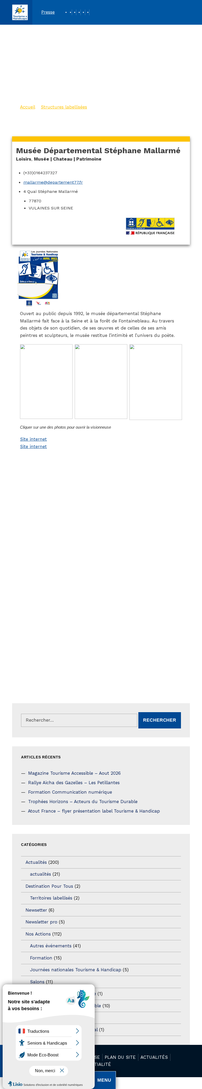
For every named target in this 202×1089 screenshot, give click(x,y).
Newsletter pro (41, 921)
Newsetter (36, 910)
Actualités (36, 862)
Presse (48, 12)
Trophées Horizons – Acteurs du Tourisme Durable (83, 801)
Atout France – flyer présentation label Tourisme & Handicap (94, 811)
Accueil (27, 107)
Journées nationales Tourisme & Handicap (75, 969)
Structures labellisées (64, 107)
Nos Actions (38, 934)
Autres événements (51, 945)
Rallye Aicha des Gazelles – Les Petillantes (74, 782)
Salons (37, 981)
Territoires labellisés (51, 898)
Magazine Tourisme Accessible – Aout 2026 (74, 773)
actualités (40, 874)
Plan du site (120, 1057)
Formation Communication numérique (70, 792)
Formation (41, 957)
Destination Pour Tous (49, 886)
